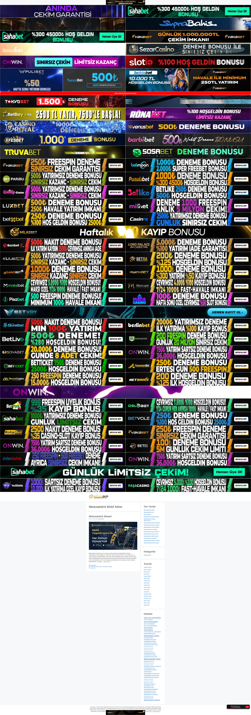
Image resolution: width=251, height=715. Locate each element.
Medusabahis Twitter (149, 687)
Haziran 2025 (147, 576)
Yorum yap (92, 567)
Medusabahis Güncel (149, 661)
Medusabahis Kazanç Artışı (151, 533)
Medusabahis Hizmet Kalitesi (151, 527)
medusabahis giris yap (150, 656)
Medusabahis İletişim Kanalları (152, 522)
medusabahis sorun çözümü (148, 682)
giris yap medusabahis (150, 625)
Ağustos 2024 (147, 594)
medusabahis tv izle (148, 685)
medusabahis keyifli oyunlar (148, 664)
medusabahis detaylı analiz (148, 646)
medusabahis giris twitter (150, 654)
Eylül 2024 (146, 591)
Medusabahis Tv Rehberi (150, 538)
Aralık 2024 (147, 585)
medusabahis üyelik (148, 697)
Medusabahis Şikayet (100, 516)
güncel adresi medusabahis (148, 629)
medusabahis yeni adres (150, 691)
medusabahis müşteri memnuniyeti (150, 670)
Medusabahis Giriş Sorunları (151, 536)
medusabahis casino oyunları (151, 644)
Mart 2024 (146, 605)
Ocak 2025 (146, 582)
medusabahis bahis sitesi (150, 639)
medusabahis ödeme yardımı (148, 696)
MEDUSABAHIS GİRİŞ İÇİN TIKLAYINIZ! (125, 93)
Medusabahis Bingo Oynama (151, 542)
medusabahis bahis (148, 637)
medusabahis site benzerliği (148, 679)
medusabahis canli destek (150, 643)
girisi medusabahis (151, 622)
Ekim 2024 (146, 589)
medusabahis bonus (150, 641)
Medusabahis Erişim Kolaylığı (151, 531)
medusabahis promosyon (151, 677)
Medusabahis (93, 565)
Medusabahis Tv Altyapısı (150, 529)
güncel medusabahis (149, 631)
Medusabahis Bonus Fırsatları (151, 525)
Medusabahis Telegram (149, 684)
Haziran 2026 (147, 569)
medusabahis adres (149, 633)
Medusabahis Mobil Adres (96, 566)
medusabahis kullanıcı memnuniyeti (152, 666)
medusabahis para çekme (151, 675)
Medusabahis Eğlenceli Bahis (151, 516)
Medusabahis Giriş (149, 512)
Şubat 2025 (147, 580)
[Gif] (125, 232)
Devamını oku (106, 561)
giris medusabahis (149, 623)
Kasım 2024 (147, 587)
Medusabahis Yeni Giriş (151, 694)
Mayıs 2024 (147, 600)
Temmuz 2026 (147, 567)
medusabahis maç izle (149, 668)
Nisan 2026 (147, 571)
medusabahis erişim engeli (148, 649)
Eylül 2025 (146, 574)
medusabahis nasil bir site (151, 673)
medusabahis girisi (149, 653)
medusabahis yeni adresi (150, 692)
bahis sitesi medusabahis (152, 617)
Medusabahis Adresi (149, 510)
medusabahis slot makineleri (148, 680)
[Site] (62, 165)
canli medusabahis (148, 619)
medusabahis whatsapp (151, 689)
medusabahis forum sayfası (148, 651)
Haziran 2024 (147, 598)
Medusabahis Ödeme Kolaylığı (152, 540)
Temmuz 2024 (147, 596)
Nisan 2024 (147, 602)
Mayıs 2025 (147, 578)
